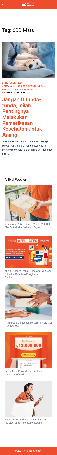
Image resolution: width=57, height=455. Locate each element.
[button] (3, 5)
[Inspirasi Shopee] (28, 4)
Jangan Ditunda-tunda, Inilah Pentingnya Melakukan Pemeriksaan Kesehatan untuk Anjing (22, 117)
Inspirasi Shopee (15, 92)
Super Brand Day (24, 89)
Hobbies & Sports (26, 86)
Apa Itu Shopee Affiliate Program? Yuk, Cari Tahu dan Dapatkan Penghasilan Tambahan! (28, 274)
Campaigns (8, 86)
